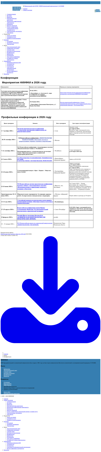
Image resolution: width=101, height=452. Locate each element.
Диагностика (10, 44)
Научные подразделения (13, 51)
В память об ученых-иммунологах (12, 59)
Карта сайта (7, 392)
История (9, 15)
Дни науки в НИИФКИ (13, 57)
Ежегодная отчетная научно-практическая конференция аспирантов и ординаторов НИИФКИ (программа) (75, 93)
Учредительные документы (14, 31)
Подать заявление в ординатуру (12, 71)
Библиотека (10, 54)
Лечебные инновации (13, 42)
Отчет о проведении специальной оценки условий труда (12, 28)
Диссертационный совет (13, 47)
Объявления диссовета (13, 48)
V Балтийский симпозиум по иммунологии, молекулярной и (34, 200)
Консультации (7, 383)
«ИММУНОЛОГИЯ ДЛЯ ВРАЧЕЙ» (28, 225)
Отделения (10, 41)
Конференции (10, 52)
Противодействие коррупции (12, 19)
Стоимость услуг (11, 37)
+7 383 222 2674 (16, 8)
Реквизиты (10, 24)
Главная (25, 8)
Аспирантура (10, 64)
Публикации (10, 55)
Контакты (6, 74)
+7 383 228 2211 (16, 7)
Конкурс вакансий (12, 25)
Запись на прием (11, 35)
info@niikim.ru (16, 10)
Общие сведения (27, 10)
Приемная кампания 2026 (14, 62)
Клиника (6, 40)
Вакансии (9, 17)
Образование (7, 61)
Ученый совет (11, 49)
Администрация (11, 14)
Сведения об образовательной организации (11, 68)
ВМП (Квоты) (7, 385)
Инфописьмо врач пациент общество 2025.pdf (13, 234)
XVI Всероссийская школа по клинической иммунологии (34, 223)
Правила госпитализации (14, 38)
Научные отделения (9, 373)
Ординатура (10, 65)
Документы (10, 32)
